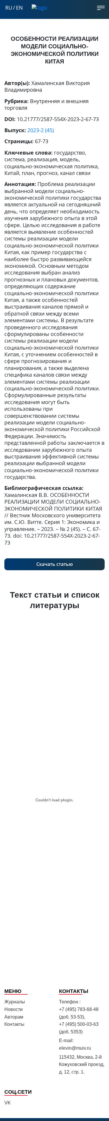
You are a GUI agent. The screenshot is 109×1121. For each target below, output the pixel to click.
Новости (13, 1009)
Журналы (14, 1001)
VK (7, 1102)
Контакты (14, 1024)
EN (19, 7)
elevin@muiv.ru (75, 1048)
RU (8, 7)
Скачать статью (54, 564)
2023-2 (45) (40, 130)
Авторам (13, 1016)
